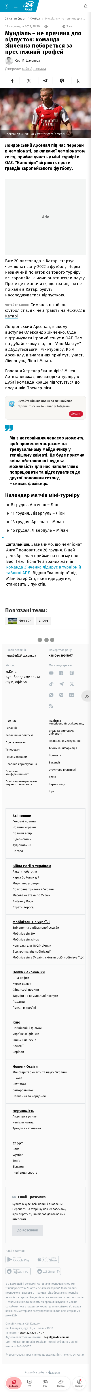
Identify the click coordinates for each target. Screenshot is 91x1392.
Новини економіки (29, 972)
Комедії (18, 1046)
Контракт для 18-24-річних (32, 945)
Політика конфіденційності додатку (66, 722)
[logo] (28, 6)
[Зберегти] (79, 80)
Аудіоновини (22, 845)
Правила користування (21, 764)
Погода (18, 851)
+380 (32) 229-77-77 (31, 1332)
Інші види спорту (25, 1173)
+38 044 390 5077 (61, 655)
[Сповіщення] (85, 6)
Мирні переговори (26, 883)
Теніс (16, 1161)
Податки (19, 1002)
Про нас (11, 720)
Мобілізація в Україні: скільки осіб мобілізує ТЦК (48, 957)
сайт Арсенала (34, 69)
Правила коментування (65, 741)
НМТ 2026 (19, 1084)
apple (49, 1259)
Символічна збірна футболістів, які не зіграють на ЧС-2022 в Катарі (45, 310)
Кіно (16, 1022)
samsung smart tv (49, 1271)
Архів (52, 777)
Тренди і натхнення (27, 1128)
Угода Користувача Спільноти (61, 732)
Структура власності (62, 770)
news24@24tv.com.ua (21, 655)
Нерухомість (23, 1111)
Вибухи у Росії (23, 901)
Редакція (11, 728)
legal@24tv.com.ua (56, 1337)
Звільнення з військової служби (36, 928)
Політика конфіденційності (18, 773)
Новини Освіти (25, 1066)
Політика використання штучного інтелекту (22, 783)
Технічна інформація (63, 748)
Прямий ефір (22, 833)
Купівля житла (23, 1122)
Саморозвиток (23, 1090)
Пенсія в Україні (24, 1007)
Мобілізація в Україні (31, 922)
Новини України (24, 827)
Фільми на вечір (24, 1040)
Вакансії (54, 762)
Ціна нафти (21, 978)
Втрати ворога (23, 907)
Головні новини (24, 821)
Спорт (18, 1143)
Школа (17, 1078)
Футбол (35, 18)
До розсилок (28, 1230)
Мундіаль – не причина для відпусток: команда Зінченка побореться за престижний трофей (65, 18)
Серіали (18, 1052)
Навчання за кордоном (29, 1096)
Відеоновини (22, 839)
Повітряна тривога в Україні (33, 889)
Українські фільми (26, 1034)
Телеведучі (13, 749)
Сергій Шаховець (27, 60)
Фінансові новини (26, 990)
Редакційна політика (20, 735)
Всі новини (22, 816)
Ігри (51, 791)
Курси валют (22, 984)
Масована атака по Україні (32, 895)
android (18, 1259)
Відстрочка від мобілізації (32, 951)
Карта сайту (57, 784)
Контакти (55, 755)
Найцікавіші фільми (27, 1028)
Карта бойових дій (26, 877)
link (51, 673)
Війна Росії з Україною (32, 866)
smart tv (18, 1271)
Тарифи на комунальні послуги (35, 996)
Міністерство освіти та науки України (40, 1072)
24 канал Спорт (15, 18)
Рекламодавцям (16, 757)
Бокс (16, 1149)
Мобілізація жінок (26, 940)
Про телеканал (16, 742)
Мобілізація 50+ (24, 933)
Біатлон (18, 1167)
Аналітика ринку (24, 1116)
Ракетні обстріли (25, 871)
